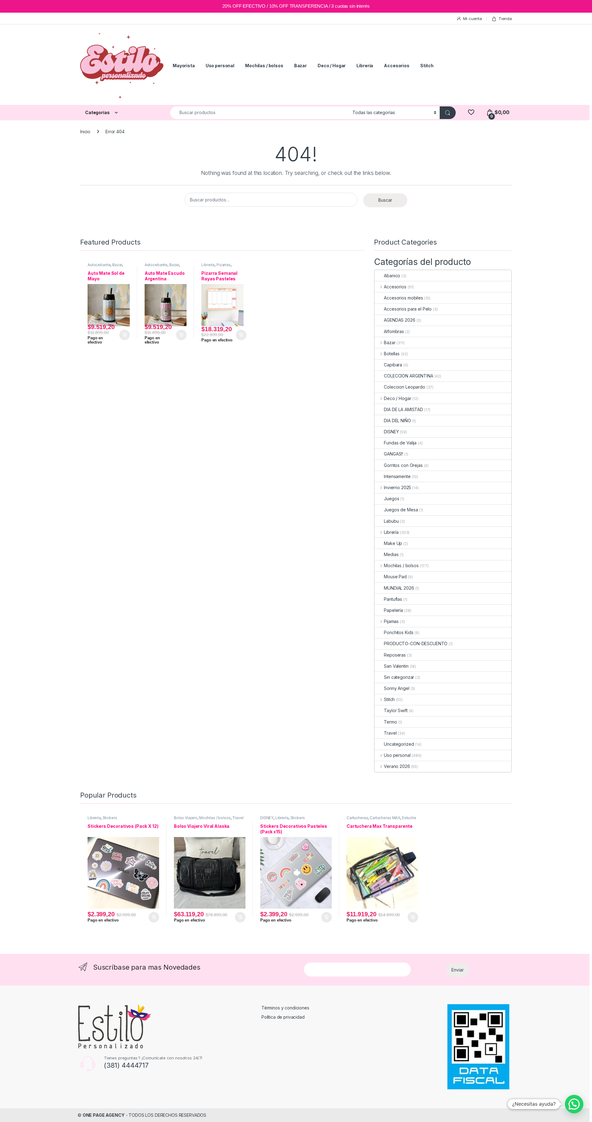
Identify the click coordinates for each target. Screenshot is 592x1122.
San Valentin (396, 666)
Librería (364, 65)
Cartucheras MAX (385, 817)
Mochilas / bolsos (264, 65)
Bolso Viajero (185, 817)
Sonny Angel (396, 688)
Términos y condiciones (285, 1007)
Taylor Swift (395, 710)
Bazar (300, 65)
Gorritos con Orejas (403, 465)
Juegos (391, 498)
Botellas (392, 353)
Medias (391, 554)
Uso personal (220, 65)
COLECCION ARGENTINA (408, 375)
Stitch (427, 65)
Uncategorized (399, 744)
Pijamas (391, 621)
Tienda (505, 18)
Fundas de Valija (400, 442)
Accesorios (396, 65)
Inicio (85, 131)
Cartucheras (357, 817)
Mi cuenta (472, 18)
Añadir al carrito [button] (123, 335)
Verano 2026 (397, 766)
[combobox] (259, 112)
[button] (574, 1104)
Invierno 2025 (397, 487)
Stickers (110, 817)
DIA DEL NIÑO (397, 420)
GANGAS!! (393, 453)
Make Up (393, 543)
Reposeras (395, 655)
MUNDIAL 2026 (399, 588)
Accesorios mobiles (403, 297)
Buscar (385, 200)
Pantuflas (393, 599)
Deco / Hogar (332, 65)
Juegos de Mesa (401, 509)
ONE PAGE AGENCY (104, 1115)
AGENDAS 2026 (399, 320)
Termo (390, 721)
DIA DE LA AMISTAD (403, 409)
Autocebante (99, 264)
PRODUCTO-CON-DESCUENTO (415, 643)
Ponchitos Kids (398, 632)
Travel (390, 733)
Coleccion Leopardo (404, 387)
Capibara (393, 364)
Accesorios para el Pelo (408, 308)
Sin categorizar (399, 677)
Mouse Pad (395, 576)
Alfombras (394, 331)
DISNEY (391, 431)
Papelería (393, 610)
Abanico (392, 275)
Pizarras (223, 264)
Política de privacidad (283, 1017)
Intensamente (397, 476)
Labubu (391, 521)
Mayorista (184, 65)
